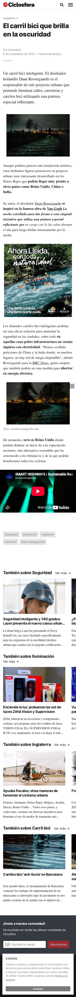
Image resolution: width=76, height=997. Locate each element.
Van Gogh (54, 208)
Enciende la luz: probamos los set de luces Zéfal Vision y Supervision (32, 709)
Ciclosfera (14, 49)
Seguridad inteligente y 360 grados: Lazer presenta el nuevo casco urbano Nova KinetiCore (33, 623)
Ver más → (63, 573)
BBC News (40, 362)
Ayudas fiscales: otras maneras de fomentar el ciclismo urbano (30, 793)
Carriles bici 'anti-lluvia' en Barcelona (32, 874)
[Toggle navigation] (70, 5)
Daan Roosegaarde (48, 203)
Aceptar (38, 988)
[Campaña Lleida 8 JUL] (38, 280)
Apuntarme (58, 944)
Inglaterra (9, 18)
